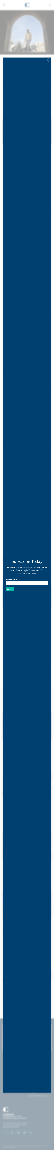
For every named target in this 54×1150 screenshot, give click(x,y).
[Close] (48, 60)
